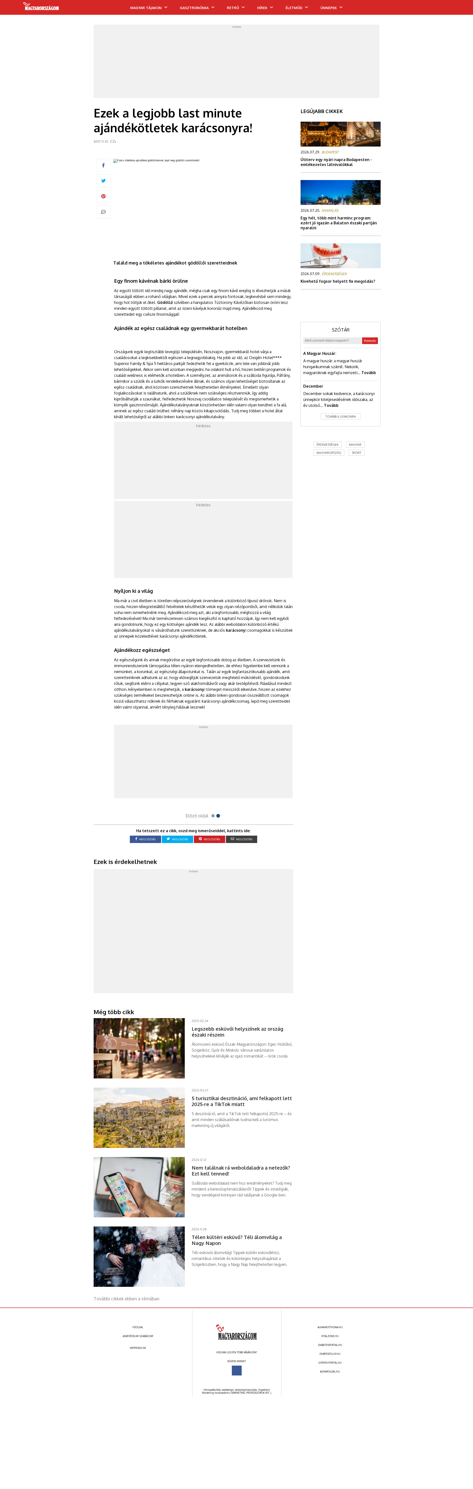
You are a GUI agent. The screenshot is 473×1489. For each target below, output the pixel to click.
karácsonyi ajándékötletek (183, 636)
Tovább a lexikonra (340, 416)
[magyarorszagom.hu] (41, 7)
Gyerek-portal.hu (330, 1362)
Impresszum (138, 1347)
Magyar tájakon (146, 8)
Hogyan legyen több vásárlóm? (236, 1352)
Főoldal (138, 1327)
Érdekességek (327, 445)
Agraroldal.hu (330, 1371)
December (313, 386)
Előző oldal (197, 815)
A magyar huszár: (319, 353)
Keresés (370, 341)
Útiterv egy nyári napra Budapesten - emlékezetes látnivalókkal (336, 162)
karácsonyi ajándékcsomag (225, 701)
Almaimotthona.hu (330, 1327)
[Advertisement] (236, 62)
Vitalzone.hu (330, 1336)
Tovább (368, 372)
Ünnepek (329, 8)
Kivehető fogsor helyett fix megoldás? (338, 281)
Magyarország (329, 453)
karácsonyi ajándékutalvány (200, 416)
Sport (356, 453)
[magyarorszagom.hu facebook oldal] (237, 1370)
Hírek (262, 8)
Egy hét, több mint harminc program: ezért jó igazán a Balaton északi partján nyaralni (339, 222)
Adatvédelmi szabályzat (138, 1336)
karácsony (235, 630)
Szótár (341, 329)
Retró (233, 8)
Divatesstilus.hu (330, 1353)
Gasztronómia (194, 8)
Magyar (355, 445)
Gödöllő (165, 302)
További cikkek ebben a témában (126, 1298)
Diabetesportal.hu (330, 1344)
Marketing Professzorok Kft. (250, 1392)
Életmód (294, 8)
